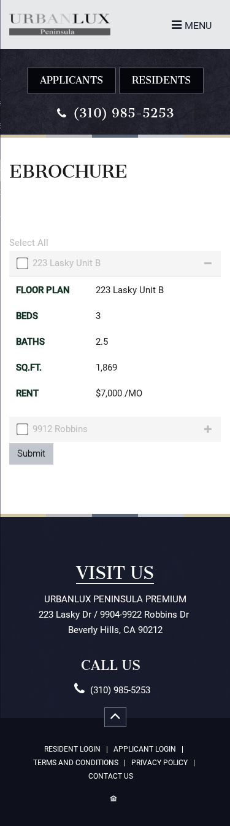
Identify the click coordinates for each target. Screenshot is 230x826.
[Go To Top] (115, 717)
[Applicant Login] (71, 80)
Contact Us (110, 776)
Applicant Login (144, 749)
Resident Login (72, 749)
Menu (198, 25)
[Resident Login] (161, 80)
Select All (28, 242)
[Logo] (59, 12)
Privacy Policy (159, 763)
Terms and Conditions (75, 763)
